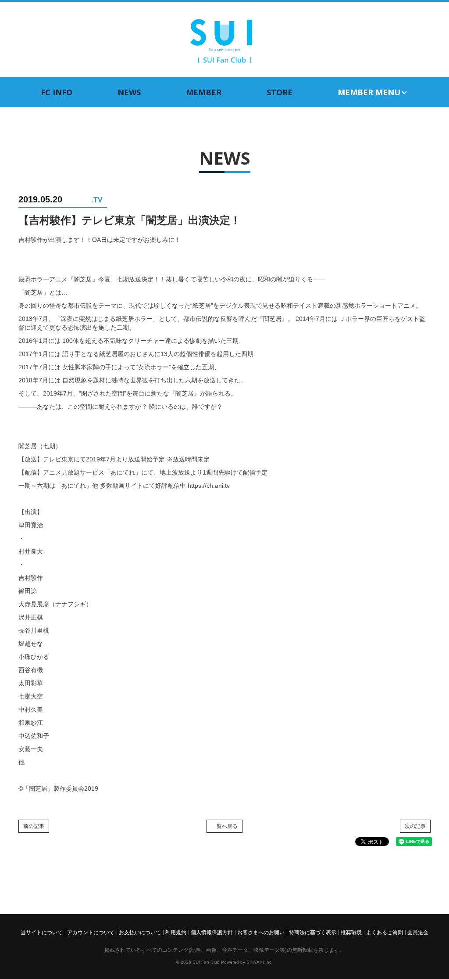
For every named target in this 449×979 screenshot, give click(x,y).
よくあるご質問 (384, 932)
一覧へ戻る (224, 826)
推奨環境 (351, 932)
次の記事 (415, 826)
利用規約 (175, 932)
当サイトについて (42, 932)
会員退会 (417, 932)
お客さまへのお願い (261, 932)
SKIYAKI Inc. (259, 962)
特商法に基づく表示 (312, 932)
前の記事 (33, 826)
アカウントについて (90, 932)
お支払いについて (140, 932)
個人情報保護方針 (212, 932)
